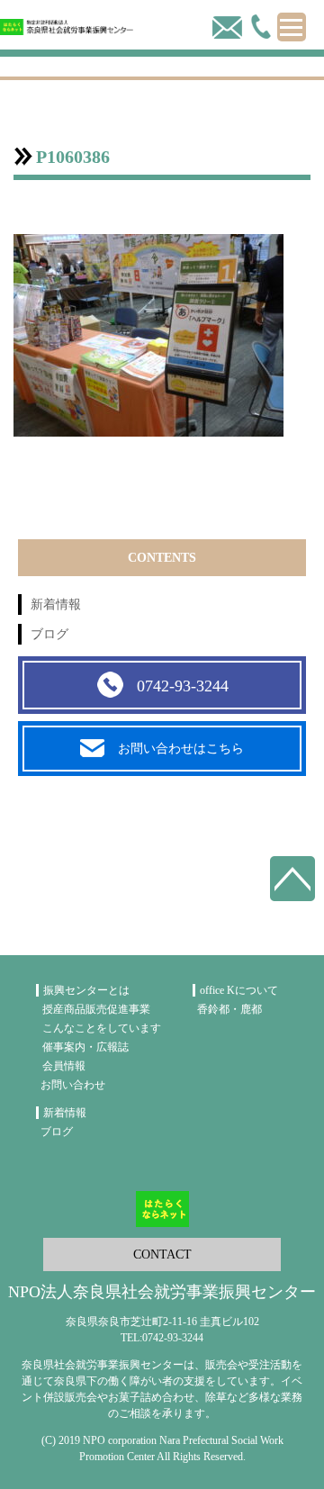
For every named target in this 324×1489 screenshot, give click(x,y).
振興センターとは (86, 990)
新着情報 (56, 604)
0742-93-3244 (183, 686)
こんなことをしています (101, 1028)
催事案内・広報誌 (85, 1047)
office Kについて (239, 990)
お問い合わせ (72, 1084)
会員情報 (64, 1066)
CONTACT (162, 1254)
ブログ (49, 634)
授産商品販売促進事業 (96, 1009)
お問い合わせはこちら (181, 748)
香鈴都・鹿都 (229, 1009)
